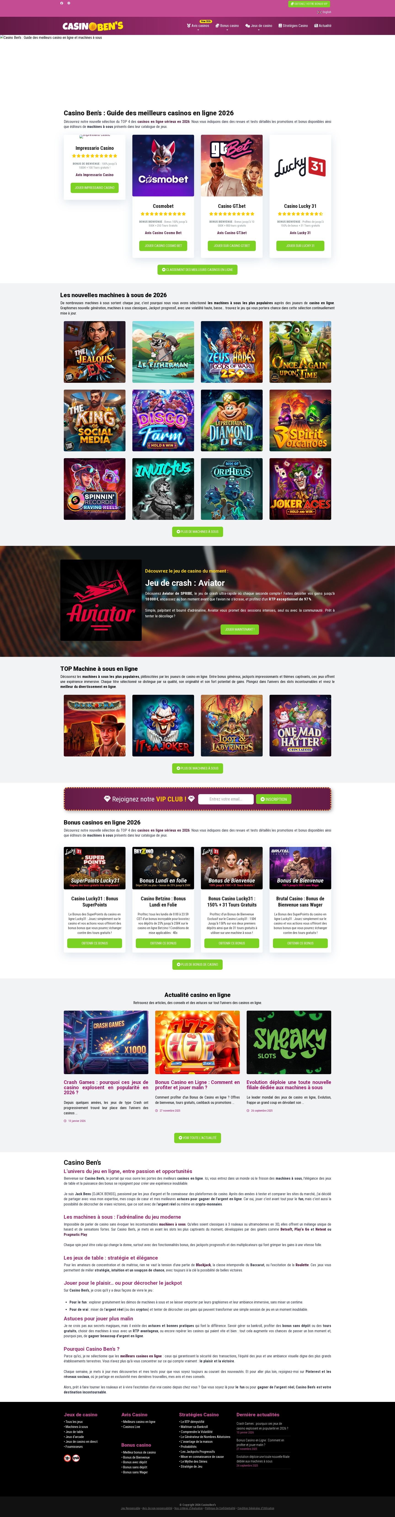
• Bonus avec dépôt (134, 1462)
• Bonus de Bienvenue (135, 1457)
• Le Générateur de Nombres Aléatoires (204, 1437)
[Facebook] (61, 3)
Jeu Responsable (130, 1508)
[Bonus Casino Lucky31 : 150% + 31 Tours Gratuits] (232, 888)
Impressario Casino (95, 148)
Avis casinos (200, 26)
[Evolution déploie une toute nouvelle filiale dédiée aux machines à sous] (289, 1042)
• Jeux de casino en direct (81, 1442)
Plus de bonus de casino (199, 964)
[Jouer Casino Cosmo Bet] (163, 195)
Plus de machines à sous (199, 532)
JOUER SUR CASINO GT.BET (232, 246)
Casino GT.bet (232, 206)
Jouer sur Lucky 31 (300, 246)
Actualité (324, 26)
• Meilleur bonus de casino (138, 1452)
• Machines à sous (76, 1427)
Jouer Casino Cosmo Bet (163, 246)
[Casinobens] (93, 24)
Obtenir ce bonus (95, 943)
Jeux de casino (261, 26)
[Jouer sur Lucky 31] (300, 195)
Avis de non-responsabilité (157, 1508)
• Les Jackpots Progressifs (197, 1452)
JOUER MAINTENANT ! (239, 629)
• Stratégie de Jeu (190, 1466)
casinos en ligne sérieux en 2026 (163, 121)
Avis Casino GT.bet (232, 233)
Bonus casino (229, 26)
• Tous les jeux (73, 1422)
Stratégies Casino (295, 26)
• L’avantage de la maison (196, 1442)
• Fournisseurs (73, 1447)
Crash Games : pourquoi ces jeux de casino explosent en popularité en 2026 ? (106, 1087)
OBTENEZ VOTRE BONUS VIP (310, 3)
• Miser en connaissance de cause (201, 1457)
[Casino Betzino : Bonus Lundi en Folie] (163, 888)
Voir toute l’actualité (199, 1138)
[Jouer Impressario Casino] (94, 134)
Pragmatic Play (75, 1234)
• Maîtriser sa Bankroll (193, 1427)
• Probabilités (188, 1447)
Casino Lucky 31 (300, 206)
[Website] (68, 3)
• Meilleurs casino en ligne (138, 1422)
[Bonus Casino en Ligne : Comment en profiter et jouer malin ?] (197, 1042)
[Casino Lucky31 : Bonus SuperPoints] (94, 888)
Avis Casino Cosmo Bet (163, 233)
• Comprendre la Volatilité (196, 1432)
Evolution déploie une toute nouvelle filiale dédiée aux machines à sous (289, 1084)
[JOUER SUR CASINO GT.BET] (232, 195)
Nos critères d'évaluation (188, 1508)
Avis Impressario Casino (95, 175)
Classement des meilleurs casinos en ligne (199, 270)
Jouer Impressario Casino (95, 188)
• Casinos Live (130, 1427)
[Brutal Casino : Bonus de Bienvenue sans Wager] (300, 888)
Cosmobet (163, 206)
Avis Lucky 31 (300, 233)
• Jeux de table (73, 1432)
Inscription (276, 799)
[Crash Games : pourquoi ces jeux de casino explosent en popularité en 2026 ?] (106, 1042)
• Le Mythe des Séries (193, 1461)
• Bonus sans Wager (134, 1472)
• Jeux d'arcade (74, 1437)
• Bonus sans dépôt (134, 1467)
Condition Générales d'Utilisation (256, 1508)
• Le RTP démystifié (191, 1422)
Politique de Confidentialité (220, 1508)
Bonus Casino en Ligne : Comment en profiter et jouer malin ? (197, 1084)
